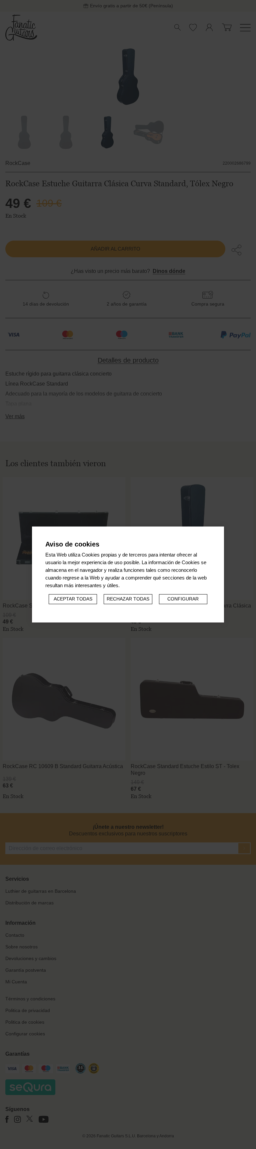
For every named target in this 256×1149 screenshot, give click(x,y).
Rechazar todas (128, 598)
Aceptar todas (73, 598)
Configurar (183, 598)
